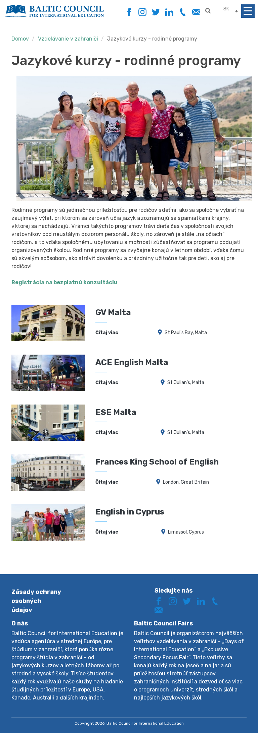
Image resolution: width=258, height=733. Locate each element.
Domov (20, 39)
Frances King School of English (157, 462)
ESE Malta (115, 412)
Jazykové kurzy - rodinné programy (152, 39)
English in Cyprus (129, 511)
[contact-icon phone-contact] (182, 12)
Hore (229, 715)
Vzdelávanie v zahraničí (68, 39)
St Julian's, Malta (185, 382)
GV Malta (113, 312)
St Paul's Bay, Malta (186, 332)
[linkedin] (169, 12)
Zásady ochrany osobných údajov (36, 601)
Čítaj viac (106, 332)
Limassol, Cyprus (186, 532)
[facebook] (129, 10)
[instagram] (142, 12)
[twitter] (156, 12)
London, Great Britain (186, 482)
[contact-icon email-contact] (196, 12)
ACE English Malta (131, 362)
